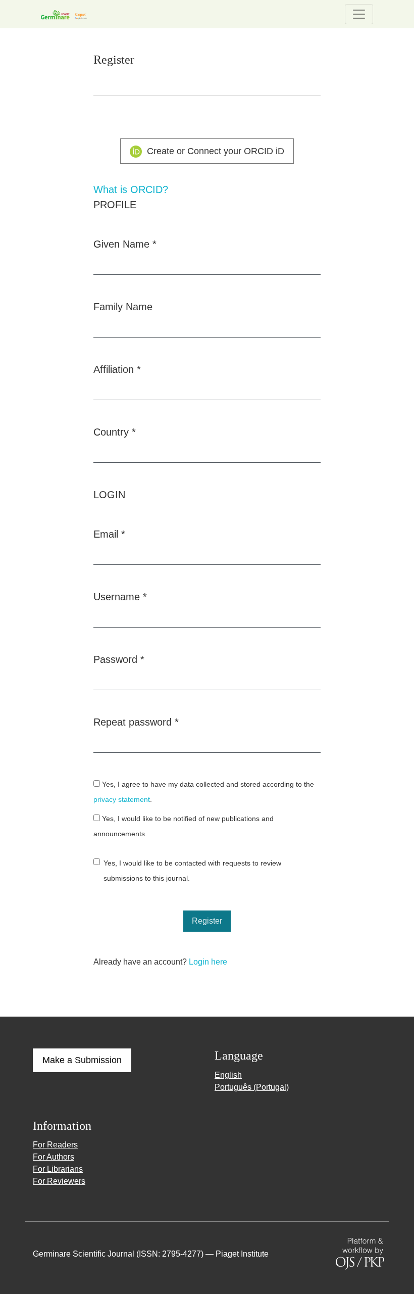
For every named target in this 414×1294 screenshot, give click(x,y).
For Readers (55, 1144)
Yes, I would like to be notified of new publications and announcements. (183, 826)
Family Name (122, 306)
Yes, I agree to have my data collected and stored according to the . (203, 792)
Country (114, 432)
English (228, 1075)
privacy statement (121, 799)
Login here (208, 961)
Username (120, 596)
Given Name (125, 244)
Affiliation (117, 369)
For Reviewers (59, 1181)
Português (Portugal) (252, 1087)
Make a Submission (82, 1060)
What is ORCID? (130, 189)
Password (118, 659)
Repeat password (136, 722)
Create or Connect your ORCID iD (214, 151)
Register (207, 921)
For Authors (53, 1157)
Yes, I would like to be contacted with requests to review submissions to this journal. (192, 870)
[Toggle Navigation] (359, 14)
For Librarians (58, 1169)
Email (109, 534)
